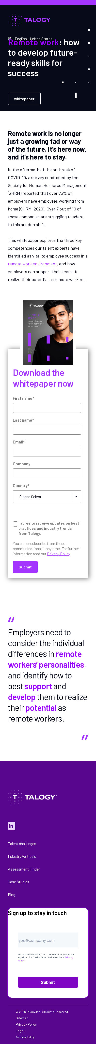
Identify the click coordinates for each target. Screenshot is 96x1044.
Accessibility (25, 1037)
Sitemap (22, 1018)
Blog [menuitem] (11, 894)
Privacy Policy (26, 1024)
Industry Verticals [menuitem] (22, 856)
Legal (20, 1031)
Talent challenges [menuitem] (22, 843)
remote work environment (32, 263)
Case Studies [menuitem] (18, 881)
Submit (48, 982)
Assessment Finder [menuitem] (24, 869)
